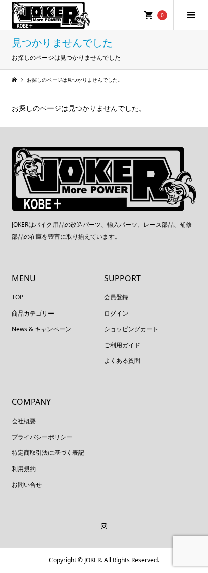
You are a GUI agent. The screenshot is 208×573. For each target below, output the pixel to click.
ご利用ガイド (122, 345)
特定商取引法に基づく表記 (48, 452)
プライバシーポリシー (42, 437)
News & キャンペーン (41, 329)
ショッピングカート (131, 329)
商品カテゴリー (33, 313)
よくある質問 (122, 360)
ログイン (116, 313)
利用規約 (24, 468)
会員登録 (116, 297)
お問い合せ (27, 484)
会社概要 (24, 420)
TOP (17, 297)
